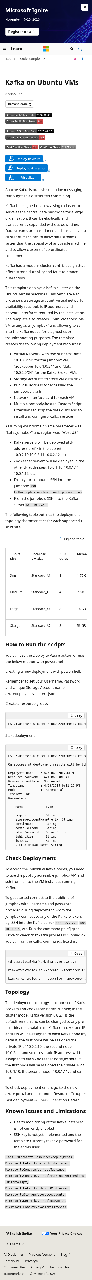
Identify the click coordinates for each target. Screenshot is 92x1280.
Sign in (83, 48)
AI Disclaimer (13, 1254)
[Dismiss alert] (84, 7)
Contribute (12, 1261)
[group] (46, 590)
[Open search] (71, 49)
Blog (64, 1254)
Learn (10, 58)
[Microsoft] (46, 49)
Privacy (30, 1261)
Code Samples (30, 58)
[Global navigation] (4, 49)
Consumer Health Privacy (22, 1267)
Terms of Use (59, 1267)
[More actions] (83, 58)
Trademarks (12, 1274)
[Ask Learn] (75, 58)
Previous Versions (42, 1254)
